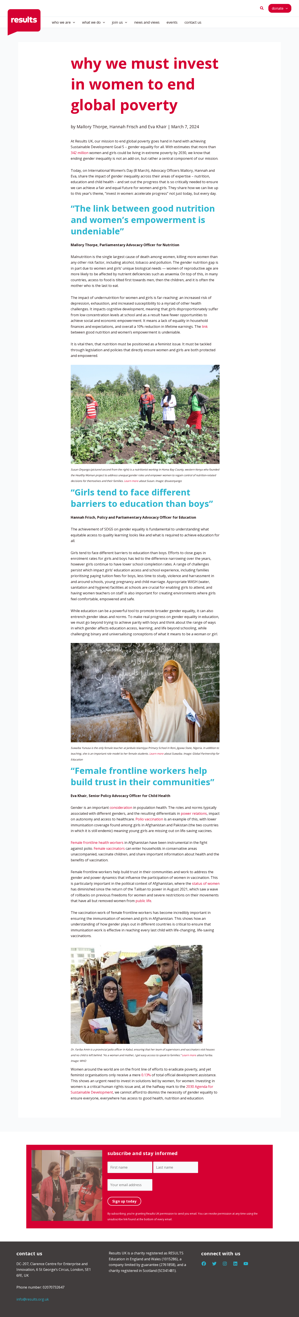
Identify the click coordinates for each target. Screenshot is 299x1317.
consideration (121, 807)
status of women (206, 883)
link (205, 326)
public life (143, 900)
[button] (262, 8)
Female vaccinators (109, 848)
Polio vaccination (149, 819)
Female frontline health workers (97, 842)
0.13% (146, 1075)
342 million (79, 152)
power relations (194, 813)
